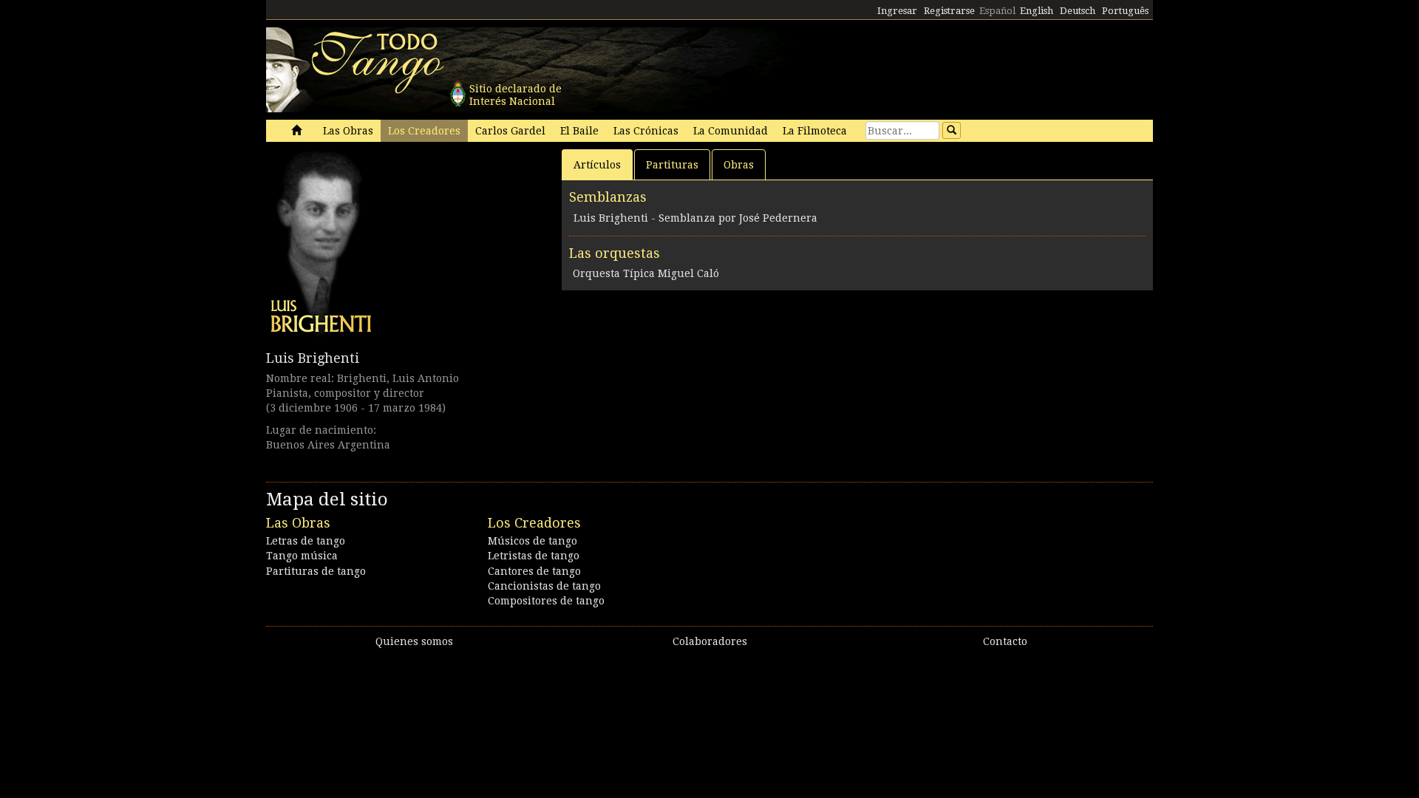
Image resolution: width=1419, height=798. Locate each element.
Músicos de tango (532, 541)
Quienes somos (414, 641)
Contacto (1005, 641)
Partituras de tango (316, 571)
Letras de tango (305, 541)
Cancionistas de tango (544, 586)
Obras (739, 165)
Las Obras (348, 131)
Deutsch (1077, 10)
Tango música (302, 556)
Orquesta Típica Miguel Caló (646, 273)
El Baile (579, 131)
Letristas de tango (533, 556)
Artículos (597, 165)
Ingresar (897, 10)
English (1036, 10)
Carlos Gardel (510, 131)
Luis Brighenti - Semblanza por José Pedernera (695, 218)
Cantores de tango (534, 571)
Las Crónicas (645, 131)
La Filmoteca (815, 131)
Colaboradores (710, 641)
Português (1125, 10)
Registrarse (949, 10)
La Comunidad (730, 131)
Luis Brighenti (312, 358)
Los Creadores (424, 131)
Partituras (672, 165)
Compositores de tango (546, 601)
